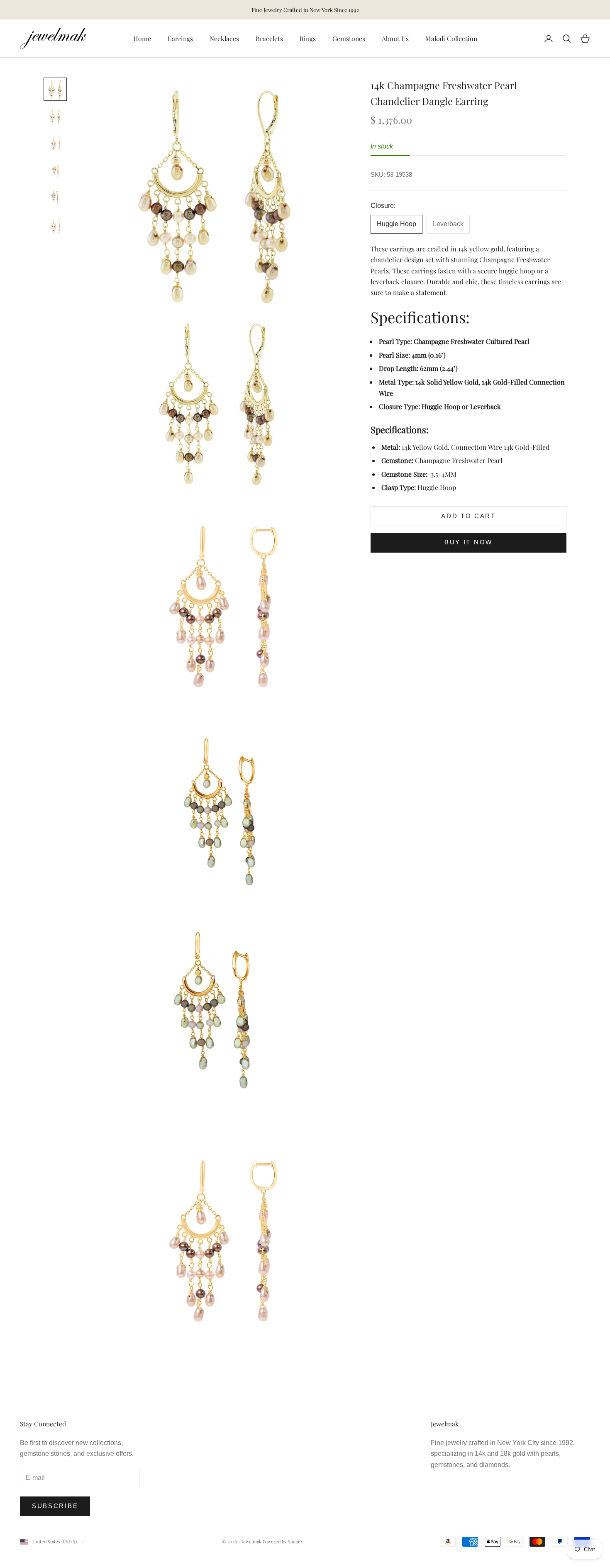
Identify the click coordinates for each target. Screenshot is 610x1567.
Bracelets (269, 38)
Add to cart (468, 515)
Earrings (180, 38)
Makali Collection (451, 38)
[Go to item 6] (55, 226)
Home (142, 38)
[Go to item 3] (55, 143)
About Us (395, 38)
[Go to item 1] (55, 89)
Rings (308, 38)
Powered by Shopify (283, 1541)
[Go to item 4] (55, 170)
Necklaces (224, 38)
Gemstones (348, 38)
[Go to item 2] (55, 116)
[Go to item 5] (55, 196)
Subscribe (55, 1505)
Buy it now (468, 542)
